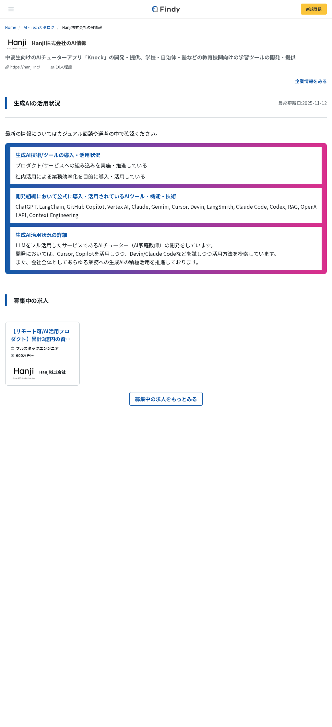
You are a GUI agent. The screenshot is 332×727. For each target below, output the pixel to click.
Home (10, 27)
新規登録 (314, 9)
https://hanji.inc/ (25, 66)
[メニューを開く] (11, 9)
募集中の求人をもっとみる (166, 399)
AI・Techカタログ (39, 27)
